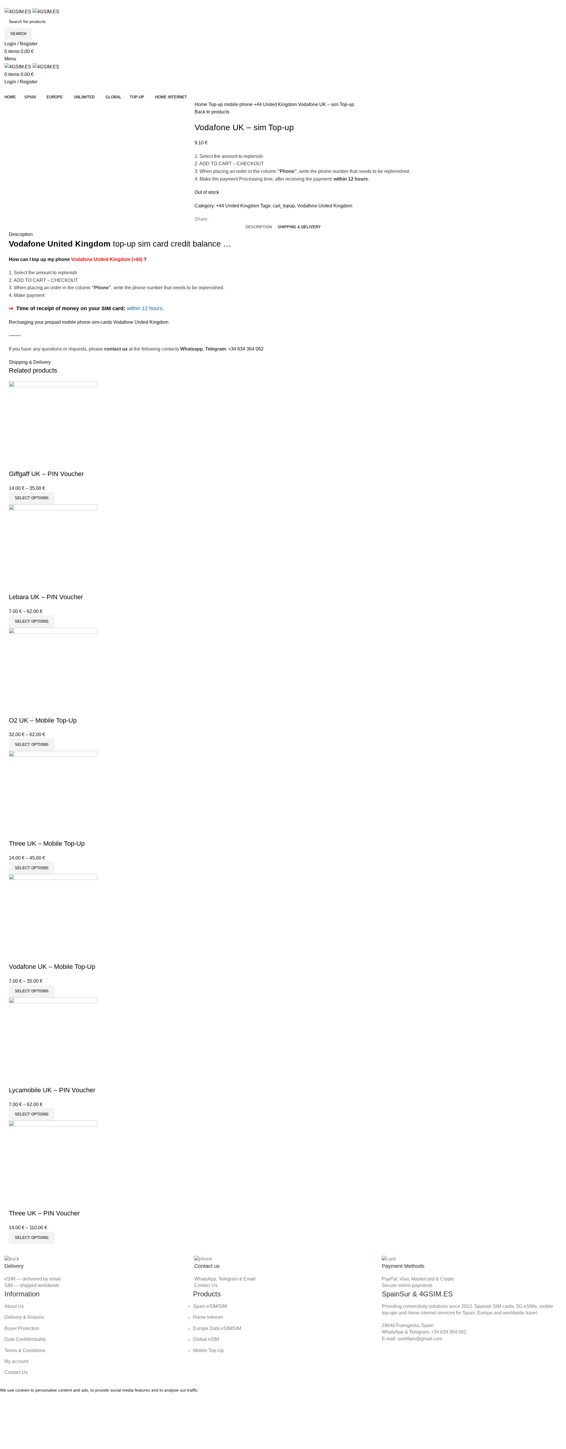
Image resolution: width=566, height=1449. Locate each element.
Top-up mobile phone (231, 104)
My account (16, 1361)
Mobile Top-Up (208, 1350)
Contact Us (206, 1285)
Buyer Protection (21, 1328)
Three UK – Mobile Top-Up (47, 843)
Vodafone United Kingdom (324, 205)
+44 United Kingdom (276, 104)
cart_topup (284, 205)
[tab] (259, 227)
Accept (11, 1399)
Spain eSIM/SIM (210, 1306)
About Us (14, 1306)
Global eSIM (206, 1339)
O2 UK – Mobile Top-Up (43, 720)
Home (201, 104)
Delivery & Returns (24, 1317)
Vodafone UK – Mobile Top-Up (52, 966)
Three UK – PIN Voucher (44, 1213)
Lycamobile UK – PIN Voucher (52, 1090)
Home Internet (208, 1317)
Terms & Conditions (24, 1350)
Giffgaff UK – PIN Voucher (46, 474)
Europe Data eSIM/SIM (217, 1328)
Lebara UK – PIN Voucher (46, 597)
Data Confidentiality (25, 1339)
